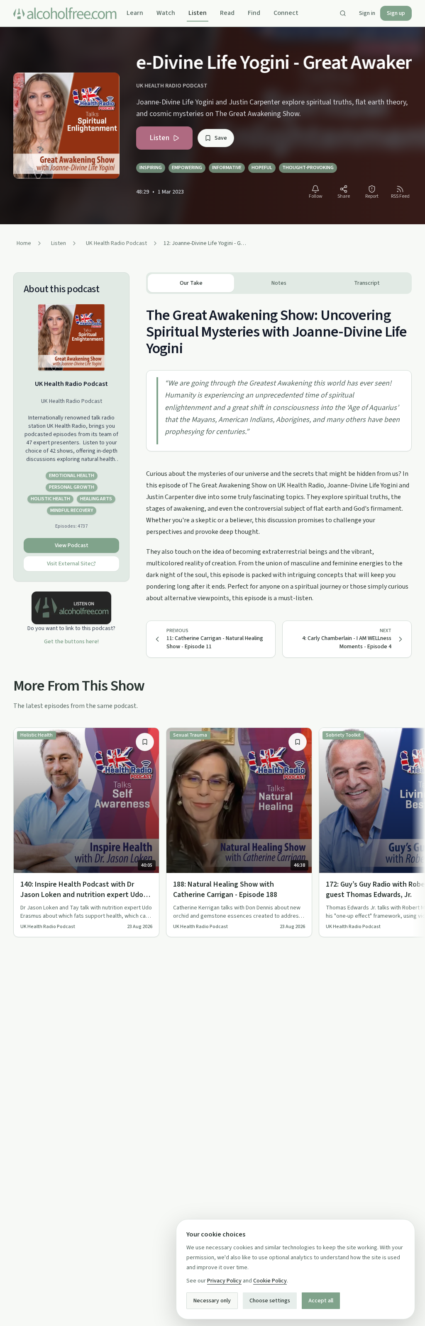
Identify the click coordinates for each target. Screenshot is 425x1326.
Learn (135, 12)
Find (254, 12)
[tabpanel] (279, 449)
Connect (286, 12)
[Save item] (145, 742)
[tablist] (279, 283)
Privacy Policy (224, 1281)
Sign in (367, 13)
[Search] (343, 13)
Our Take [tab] (191, 283)
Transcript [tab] (367, 283)
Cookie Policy (270, 1281)
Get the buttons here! (71, 642)
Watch (165, 12)
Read (227, 12)
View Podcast (71, 545)
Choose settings (269, 1301)
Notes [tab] (278, 283)
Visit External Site (69, 564)
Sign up (396, 13)
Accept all (320, 1301)
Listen (197, 12)
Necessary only (212, 1301)
